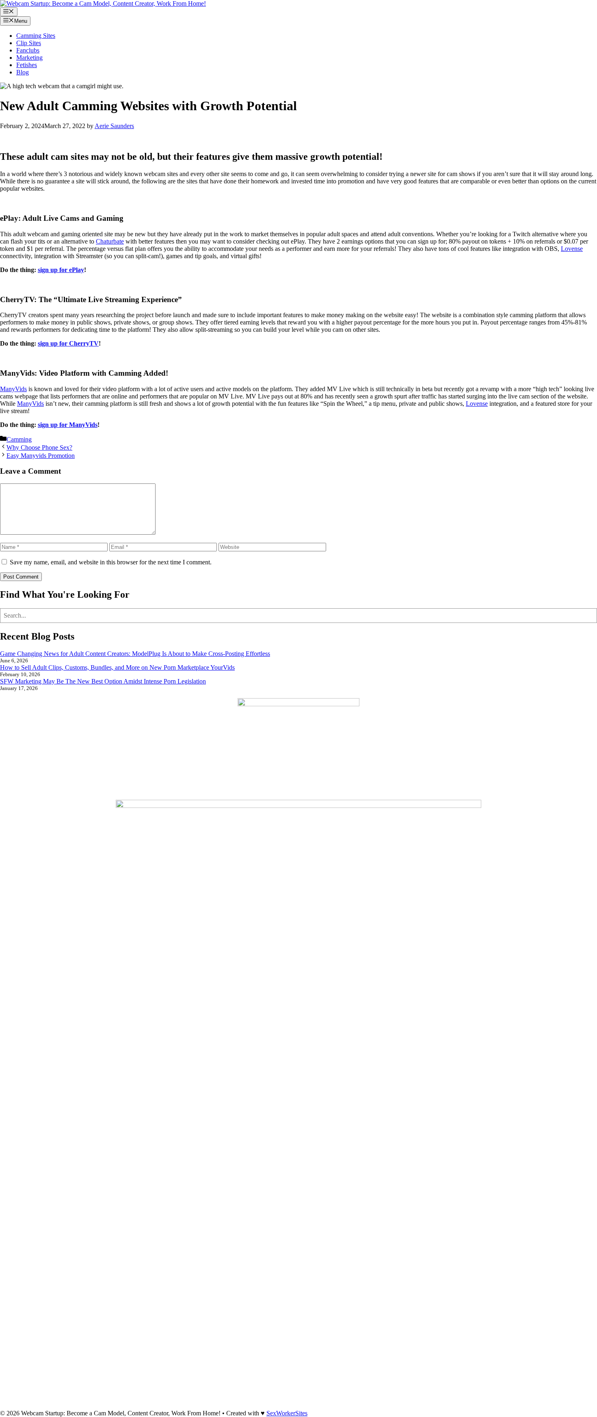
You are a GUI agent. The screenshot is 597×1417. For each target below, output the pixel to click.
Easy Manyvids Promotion (40, 455)
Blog (22, 72)
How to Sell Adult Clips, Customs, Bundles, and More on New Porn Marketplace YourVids (117, 667)
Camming (19, 439)
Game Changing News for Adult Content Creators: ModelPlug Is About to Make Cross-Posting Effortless (135, 653)
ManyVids (13, 388)
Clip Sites (28, 42)
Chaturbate (110, 241)
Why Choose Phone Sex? (39, 447)
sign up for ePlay (61, 269)
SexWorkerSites (286, 1413)
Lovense (572, 248)
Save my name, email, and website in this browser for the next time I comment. (111, 562)
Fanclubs (27, 50)
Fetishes (26, 64)
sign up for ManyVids (67, 424)
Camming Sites (35, 35)
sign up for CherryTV (68, 343)
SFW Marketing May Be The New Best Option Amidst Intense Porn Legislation (103, 681)
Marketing (29, 57)
